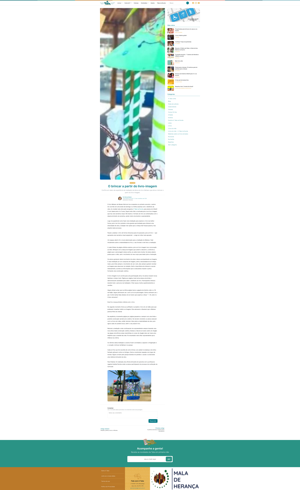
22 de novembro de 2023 (140, 198)
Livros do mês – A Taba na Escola (178, 131)
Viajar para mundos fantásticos (183, 88)
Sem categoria (178, 32)
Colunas (136, 3)
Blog (169, 101)
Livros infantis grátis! (181, 35)
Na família (177, 43)
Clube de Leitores (173, 104)
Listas (170, 123)
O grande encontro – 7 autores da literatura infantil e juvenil (187, 55)
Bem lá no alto (179, 61)
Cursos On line (172, 112)
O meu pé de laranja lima (182, 80)
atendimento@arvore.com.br (137, 488)
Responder (153, 421)
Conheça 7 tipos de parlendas (183, 41)
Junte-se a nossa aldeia (108, 476)
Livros (119, 3)
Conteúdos (144, 3)
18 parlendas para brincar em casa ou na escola (186, 29)
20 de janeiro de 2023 (128, 198)
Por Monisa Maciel (127, 197)
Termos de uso (105, 481)
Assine (153, 3)
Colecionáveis (172, 106)
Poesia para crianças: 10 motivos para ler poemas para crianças (186, 68)
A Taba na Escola (138, 209)
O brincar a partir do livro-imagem (132, 186)
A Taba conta (172, 98)
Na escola (171, 136)
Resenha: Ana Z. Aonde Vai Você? (184, 86)
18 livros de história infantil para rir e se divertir (186, 74)
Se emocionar (178, 81)
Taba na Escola (161, 3)
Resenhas (177, 51)
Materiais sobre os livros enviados (178, 134)
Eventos (177, 57)
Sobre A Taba (105, 470)
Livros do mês (172, 128)
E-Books (177, 37)
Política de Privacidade (108, 486)
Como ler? (127, 3)
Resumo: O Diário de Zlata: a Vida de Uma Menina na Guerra (186, 49)
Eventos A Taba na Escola (175, 120)
